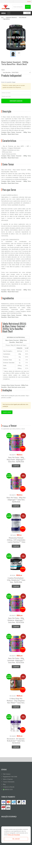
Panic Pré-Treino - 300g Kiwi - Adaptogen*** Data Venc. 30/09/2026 (16, 500)
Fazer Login (7, 412)
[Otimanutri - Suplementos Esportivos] (5, 6)
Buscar (28, 6)
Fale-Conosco (6, 774)
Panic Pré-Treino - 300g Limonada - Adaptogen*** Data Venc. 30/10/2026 (16, 660)
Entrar (29, 1)
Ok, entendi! (16, 839)
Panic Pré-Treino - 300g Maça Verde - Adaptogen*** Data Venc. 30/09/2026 (16, 459)
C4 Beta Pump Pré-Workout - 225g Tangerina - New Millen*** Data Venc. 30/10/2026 (16, 702)
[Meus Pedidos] (3, 1)
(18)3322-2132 (8, 789)
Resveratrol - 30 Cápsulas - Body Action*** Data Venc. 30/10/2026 (16, 741)
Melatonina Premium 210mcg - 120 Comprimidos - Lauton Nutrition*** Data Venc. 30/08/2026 (16, 541)
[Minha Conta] (8, 1)
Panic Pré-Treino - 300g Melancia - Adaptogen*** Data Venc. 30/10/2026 (16, 620)
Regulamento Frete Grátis (10, 776)
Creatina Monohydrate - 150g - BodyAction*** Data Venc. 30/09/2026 (16, 580)
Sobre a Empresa (8, 779)
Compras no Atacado (8, 787)
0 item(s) (28, 12)
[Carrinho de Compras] (11, 1)
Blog (4, 784)
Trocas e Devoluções (8, 782)
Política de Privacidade (14, 834)
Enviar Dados (16, 101)
